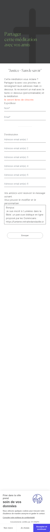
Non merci (8, 528)
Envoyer (25, 235)
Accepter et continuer (41, 527)
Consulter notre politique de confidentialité (19, 518)
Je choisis (25, 528)
